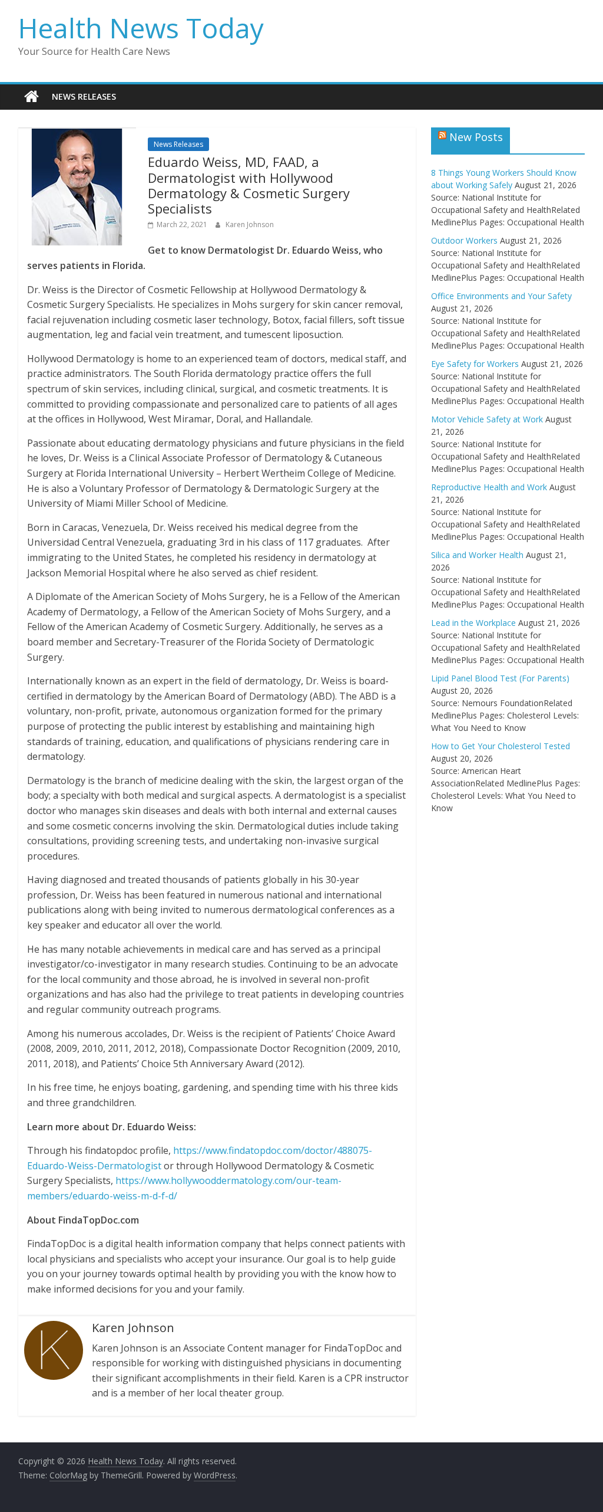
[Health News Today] (31, 96)
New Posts (476, 137)
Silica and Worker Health (477, 554)
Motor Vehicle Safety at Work (487, 419)
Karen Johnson (250, 224)
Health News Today (141, 27)
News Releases (84, 96)
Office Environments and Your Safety (501, 295)
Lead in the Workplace (473, 622)
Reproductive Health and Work (489, 487)
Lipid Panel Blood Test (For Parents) (500, 678)
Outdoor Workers (464, 240)
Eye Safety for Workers (475, 363)
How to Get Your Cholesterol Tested (500, 746)
